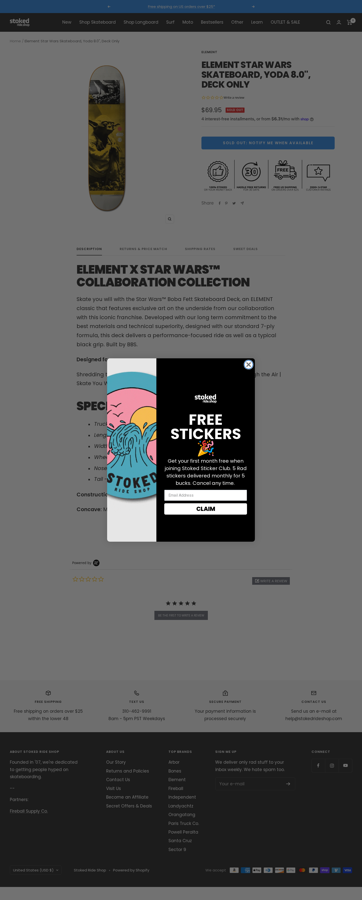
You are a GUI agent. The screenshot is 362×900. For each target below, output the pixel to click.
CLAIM (205, 509)
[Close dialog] (248, 364)
